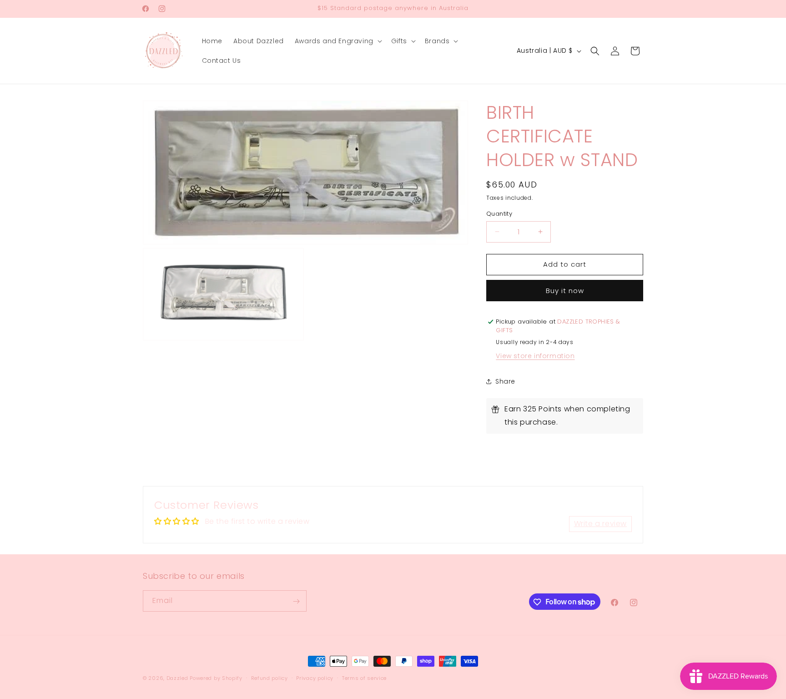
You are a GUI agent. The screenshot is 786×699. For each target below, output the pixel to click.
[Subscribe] (296, 601)
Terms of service (364, 677)
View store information (535, 355)
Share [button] (505, 381)
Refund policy (269, 677)
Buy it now (565, 290)
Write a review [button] (600, 523)
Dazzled (178, 678)
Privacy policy (314, 677)
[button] (337, 41)
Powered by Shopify (216, 678)
